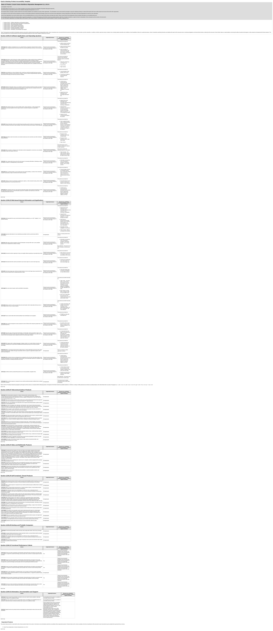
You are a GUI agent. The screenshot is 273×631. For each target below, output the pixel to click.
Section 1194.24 (7, 25)
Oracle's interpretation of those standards (85, 17)
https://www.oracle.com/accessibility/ (46, 18)
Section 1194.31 (7, 28)
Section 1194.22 (7, 23)
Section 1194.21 (7, 22)
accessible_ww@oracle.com (63, 18)
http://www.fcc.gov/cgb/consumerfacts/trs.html (52, 610)
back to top (3, 197)
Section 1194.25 (7, 26)
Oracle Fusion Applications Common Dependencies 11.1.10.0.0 (16, 627)
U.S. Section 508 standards (36, 17)
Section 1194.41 (7, 29)
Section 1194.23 (7, 24)
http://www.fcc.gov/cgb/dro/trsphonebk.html (52, 612)
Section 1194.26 (7, 27)
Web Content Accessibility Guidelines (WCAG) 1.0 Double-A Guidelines (59, 17)
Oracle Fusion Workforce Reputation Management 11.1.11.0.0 (27, 9)
